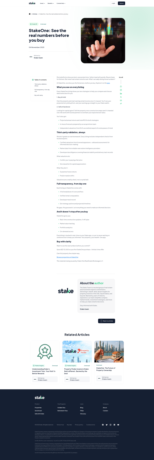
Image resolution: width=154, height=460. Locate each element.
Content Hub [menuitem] (60, 3)
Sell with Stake (39, 414)
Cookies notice (90, 424)
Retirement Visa (63, 411)
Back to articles (108, 321)
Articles (34, 14)
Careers (105, 411)
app (108, 83)
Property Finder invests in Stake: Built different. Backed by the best (76, 371)
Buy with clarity (39, 95)
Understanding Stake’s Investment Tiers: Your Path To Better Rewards (43, 371)
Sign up (121, 3)
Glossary (83, 414)
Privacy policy (79, 424)
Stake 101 (34, 24)
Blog (81, 407)
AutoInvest (38, 411)
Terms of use (60, 424)
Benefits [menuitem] (50, 3)
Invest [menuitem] (42, 3)
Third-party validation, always (41, 84)
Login (113, 3)
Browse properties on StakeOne (67, 257)
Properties (38, 407)
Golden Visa (61, 407)
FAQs (82, 411)
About (105, 407)
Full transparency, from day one (42, 90)
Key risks (69, 424)
